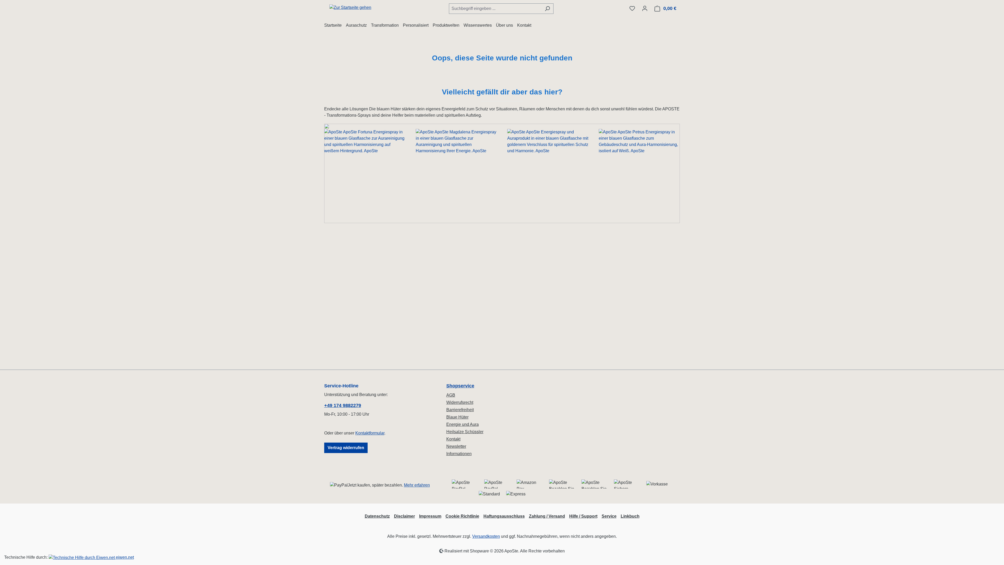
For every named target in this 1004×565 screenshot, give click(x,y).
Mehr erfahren (417, 485)
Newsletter (456, 446)
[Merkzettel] (632, 8)
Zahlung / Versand (547, 516)
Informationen (459, 453)
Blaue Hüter (457, 417)
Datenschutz (377, 516)
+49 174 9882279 (342, 405)
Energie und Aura (462, 424)
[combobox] (495, 8)
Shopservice (460, 385)
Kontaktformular (369, 433)
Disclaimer (404, 516)
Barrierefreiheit (460, 410)
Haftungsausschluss (504, 516)
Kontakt (453, 439)
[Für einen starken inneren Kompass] (364, 173)
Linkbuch (630, 516)
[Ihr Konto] (644, 8)
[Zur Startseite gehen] (350, 7)
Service (609, 516)
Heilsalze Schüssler (464, 432)
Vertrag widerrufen (346, 447)
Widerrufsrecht (459, 402)
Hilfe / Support (583, 516)
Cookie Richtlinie (462, 516)
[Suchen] (547, 8)
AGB (450, 395)
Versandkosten (486, 536)
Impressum (430, 516)
